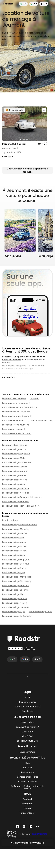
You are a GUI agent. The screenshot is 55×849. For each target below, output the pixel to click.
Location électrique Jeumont (16, 416)
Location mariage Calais (14, 484)
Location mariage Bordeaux (15, 563)
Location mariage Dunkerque (16, 462)
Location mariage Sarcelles (15, 501)
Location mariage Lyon (13, 572)
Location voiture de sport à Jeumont (20, 407)
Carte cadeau (27, 722)
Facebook (27, 799)
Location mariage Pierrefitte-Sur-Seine (21, 505)
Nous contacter (27, 813)
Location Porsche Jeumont (15, 424)
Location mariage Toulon (14, 603)
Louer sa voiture (27, 752)
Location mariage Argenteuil (16, 453)
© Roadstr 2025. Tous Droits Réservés (12, 834)
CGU (27, 697)
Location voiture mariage (14, 445)
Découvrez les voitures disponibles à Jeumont (27, 170)
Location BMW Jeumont (40, 420)
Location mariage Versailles (15, 492)
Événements (27, 772)
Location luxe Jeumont (13, 420)
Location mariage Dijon (13, 611)
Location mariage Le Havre (15, 589)
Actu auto (27, 768)
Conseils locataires (27, 782)
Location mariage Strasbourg (16, 581)
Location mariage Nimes (14, 546)
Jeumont (34, 398)
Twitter (27, 808)
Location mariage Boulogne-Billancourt (21, 497)
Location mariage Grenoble (15, 585)
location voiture (10, 520)
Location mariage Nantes (14, 533)
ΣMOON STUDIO (39, 834)
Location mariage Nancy (14, 568)
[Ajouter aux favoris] (44, 110)
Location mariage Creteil (14, 479)
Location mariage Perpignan (16, 559)
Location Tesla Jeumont (14, 398)
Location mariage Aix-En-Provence (19, 524)
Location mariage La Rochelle (16, 616)
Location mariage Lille (13, 594)
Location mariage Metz (13, 458)
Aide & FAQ (27, 736)
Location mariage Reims (14, 449)
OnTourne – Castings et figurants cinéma (27, 787)
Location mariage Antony (14, 471)
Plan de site (27, 711)
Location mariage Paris (40, 611)
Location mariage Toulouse (15, 607)
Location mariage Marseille (15, 529)
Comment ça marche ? (27, 727)
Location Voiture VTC (27, 741)
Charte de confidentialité (27, 707)
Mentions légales (27, 702)
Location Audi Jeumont (13, 429)
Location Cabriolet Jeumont (16, 411)
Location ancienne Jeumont (16, 403)
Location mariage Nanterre (15, 488)
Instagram (27, 804)
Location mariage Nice (13, 537)
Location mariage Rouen (14, 550)
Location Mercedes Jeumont (16, 433)
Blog (28, 763)
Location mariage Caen (14, 555)
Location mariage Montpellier (16, 576)
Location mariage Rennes (14, 598)
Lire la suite (7, 377)
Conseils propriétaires (27, 777)
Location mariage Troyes (14, 466)
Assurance (27, 732)
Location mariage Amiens (15, 475)
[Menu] (51, 4)
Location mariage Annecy (15, 542)
